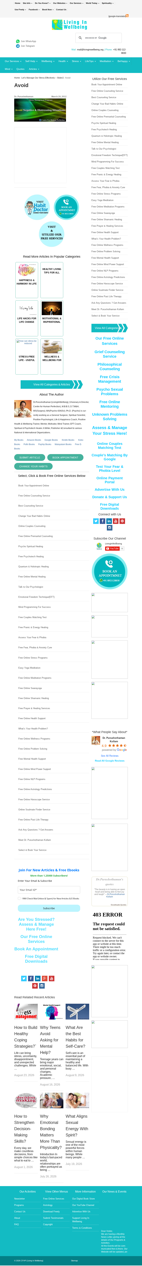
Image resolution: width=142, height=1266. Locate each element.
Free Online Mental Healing (32, 576)
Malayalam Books (63, 444)
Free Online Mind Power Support (34, 769)
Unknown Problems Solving (109, 416)
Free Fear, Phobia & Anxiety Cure (35, 647)
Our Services (75, 3)
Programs (19, 1205)
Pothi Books (29, 444)
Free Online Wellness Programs (34, 738)
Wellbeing (46, 61)
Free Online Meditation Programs (34, 678)
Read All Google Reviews (110, 760)
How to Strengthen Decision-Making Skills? (24, 1129)
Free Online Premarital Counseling (35, 536)
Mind (7, 69)
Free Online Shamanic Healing (33, 698)
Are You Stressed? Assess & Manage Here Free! (36, 924)
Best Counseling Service (30, 505)
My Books (18, 440)
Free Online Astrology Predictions (35, 789)
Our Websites (59, 3)
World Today (91, 3)
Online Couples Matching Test (109, 446)
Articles (33, 69)
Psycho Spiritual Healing (30, 546)
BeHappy (123, 61)
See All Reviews (109, 755)
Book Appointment (65, 457)
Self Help (30, 61)
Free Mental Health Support (32, 759)
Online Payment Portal (109, 480)
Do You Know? (42, 3)
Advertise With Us (110, 489)
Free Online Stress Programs (33, 657)
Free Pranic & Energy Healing (33, 627)
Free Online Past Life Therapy (33, 819)
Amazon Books (34, 440)
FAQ (16, 1224)
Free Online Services (53, 1198)
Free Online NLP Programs (31, 779)
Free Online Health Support (32, 718)
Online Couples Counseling (31, 526)
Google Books (51, 440)
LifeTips (89, 61)
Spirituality (107, 3)
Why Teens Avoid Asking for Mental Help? (50, 1040)
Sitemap (74, 1261)
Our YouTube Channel (83, 1205)
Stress (75, 61)
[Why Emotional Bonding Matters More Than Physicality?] (52, 1107)
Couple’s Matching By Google (110, 457)
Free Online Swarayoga (30, 688)
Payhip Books (44, 444)
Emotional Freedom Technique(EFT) (36, 597)
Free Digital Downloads (36, 959)
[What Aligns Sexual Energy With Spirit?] (77, 1107)
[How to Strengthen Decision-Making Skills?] (26, 1107)
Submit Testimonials (53, 1218)
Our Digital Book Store (83, 1198)
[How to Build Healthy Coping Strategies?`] (26, 1018)
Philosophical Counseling (109, 366)
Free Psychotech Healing (31, 556)
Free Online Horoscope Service (34, 799)
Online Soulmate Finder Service (34, 809)
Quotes (20, 69)
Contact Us (61, 10)
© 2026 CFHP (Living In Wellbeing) (28, 1261)
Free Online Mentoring (109, 404)
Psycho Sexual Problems (109, 391)
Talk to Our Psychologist (30, 587)
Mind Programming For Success (34, 607)
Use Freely (19, 10)
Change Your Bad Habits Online (34, 516)
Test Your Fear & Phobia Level (109, 468)
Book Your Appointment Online (33, 485)
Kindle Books (68, 440)
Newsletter (19, 1198)
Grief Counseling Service (110, 354)
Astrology (48, 1205)
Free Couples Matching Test (32, 617)
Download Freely (51, 1211)
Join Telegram (28, 46)
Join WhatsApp (28, 41)
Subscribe (49, 908)
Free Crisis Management (109, 379)
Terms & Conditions (82, 1228)
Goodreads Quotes (118, 905)
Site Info (26, 3)
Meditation (105, 61)
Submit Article (29, 457)
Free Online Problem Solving (32, 748)
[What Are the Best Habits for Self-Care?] (77, 1018)
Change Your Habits (33, 466)
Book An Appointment (36, 949)
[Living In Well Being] (70, 27)
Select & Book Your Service (32, 850)
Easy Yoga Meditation (29, 668)
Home (17, 3)
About (17, 1218)
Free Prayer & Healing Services (34, 708)
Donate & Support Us (109, 497)
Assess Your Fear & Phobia (32, 637)
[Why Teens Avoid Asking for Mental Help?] (52, 1018)
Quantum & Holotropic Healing (33, 566)
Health (62, 61)
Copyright (48, 1224)
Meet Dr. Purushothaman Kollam (34, 840)
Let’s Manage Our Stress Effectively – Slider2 (42, 78)
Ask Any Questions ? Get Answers (35, 829)
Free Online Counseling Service (34, 495)
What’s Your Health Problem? (33, 728)
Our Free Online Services (36, 939)
